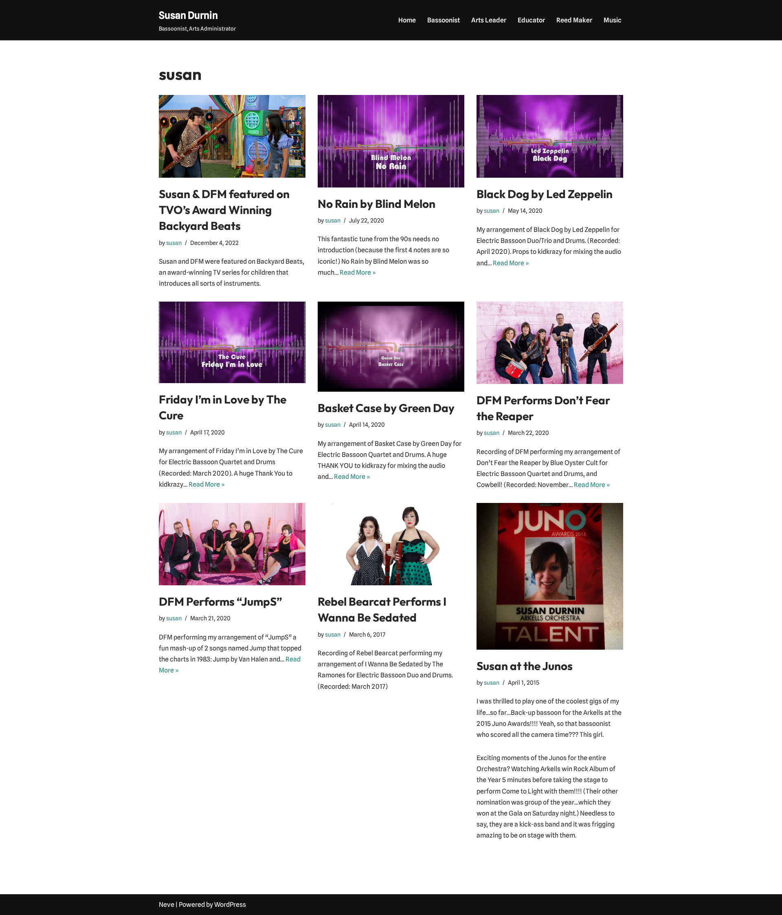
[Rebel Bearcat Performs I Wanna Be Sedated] (391, 544)
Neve (166, 904)
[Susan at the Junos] (550, 576)
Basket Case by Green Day (386, 408)
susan (174, 242)
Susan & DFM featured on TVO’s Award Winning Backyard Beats (224, 210)
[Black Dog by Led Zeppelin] (550, 136)
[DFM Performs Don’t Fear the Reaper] (550, 343)
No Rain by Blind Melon (376, 203)
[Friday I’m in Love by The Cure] (232, 343)
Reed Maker (574, 20)
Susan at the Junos (525, 666)
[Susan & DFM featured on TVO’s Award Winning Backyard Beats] (232, 136)
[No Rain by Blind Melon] (391, 141)
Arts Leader (488, 20)
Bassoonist (443, 20)
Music (613, 20)
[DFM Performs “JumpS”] (232, 544)
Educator (531, 20)
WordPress (230, 904)
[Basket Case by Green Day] (391, 347)
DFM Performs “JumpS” (220, 601)
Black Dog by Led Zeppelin (545, 194)
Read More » (358, 272)
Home (407, 20)
